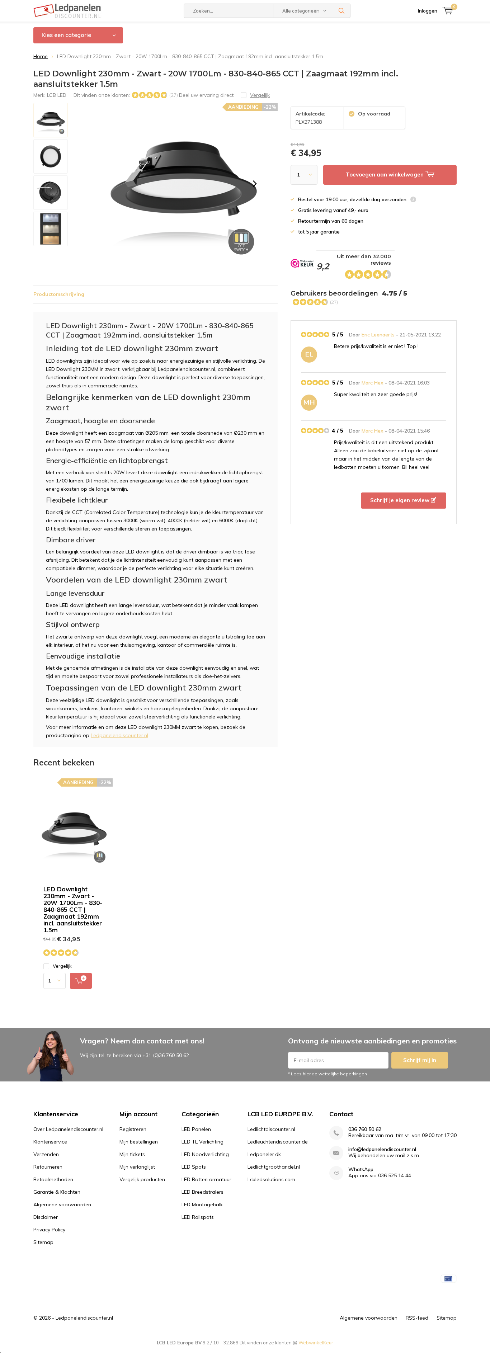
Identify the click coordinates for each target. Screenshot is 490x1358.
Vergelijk (62, 966)
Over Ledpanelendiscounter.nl (68, 1129)
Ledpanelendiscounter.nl (119, 735)
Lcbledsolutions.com (271, 1179)
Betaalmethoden (53, 1179)
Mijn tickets (132, 1154)
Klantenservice (50, 1141)
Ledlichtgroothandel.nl (274, 1167)
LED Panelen (196, 1129)
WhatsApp (360, 1169)
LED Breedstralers (202, 1192)
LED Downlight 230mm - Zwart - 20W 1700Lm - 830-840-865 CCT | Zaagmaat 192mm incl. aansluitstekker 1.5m (72, 909)
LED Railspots (198, 1217)
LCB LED (56, 95)
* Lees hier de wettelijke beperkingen (327, 1073)
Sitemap (43, 1242)
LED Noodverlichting (205, 1154)
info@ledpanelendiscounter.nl (382, 1149)
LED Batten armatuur (206, 1179)
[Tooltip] (413, 200)
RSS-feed (417, 1318)
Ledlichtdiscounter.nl (271, 1129)
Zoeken (341, 11)
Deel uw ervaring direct (206, 95)
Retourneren (47, 1167)
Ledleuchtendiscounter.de (278, 1141)
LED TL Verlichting (202, 1141)
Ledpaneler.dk (264, 1154)
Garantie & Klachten (56, 1192)
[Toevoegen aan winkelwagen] (81, 981)
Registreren (132, 1129)
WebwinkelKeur (315, 1342)
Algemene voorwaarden (62, 1204)
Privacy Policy (49, 1229)
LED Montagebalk (202, 1204)
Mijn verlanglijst (137, 1167)
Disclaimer (45, 1217)
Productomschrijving (58, 294)
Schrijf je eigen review (400, 500)
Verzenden (46, 1154)
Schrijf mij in (419, 1060)
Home (40, 56)
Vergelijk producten (142, 1179)
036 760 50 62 (364, 1129)
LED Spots (194, 1167)
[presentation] (254, 183)
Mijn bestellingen (138, 1141)
